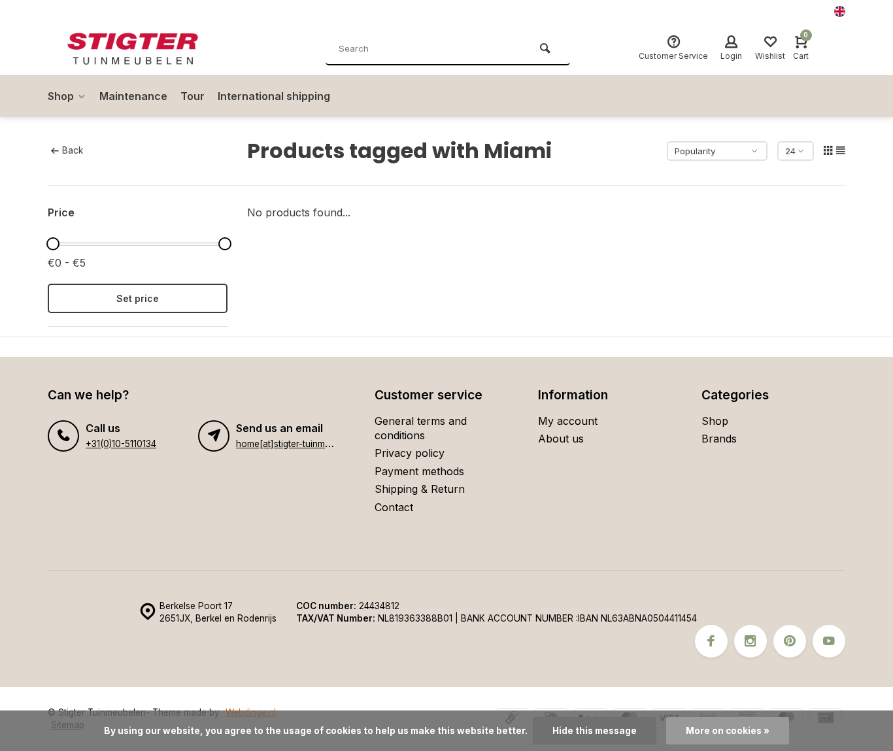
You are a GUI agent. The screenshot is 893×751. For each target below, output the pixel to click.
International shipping (274, 96)
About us (561, 438)
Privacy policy (410, 452)
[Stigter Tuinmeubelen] (145, 49)
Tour (192, 96)
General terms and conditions (421, 428)
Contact (394, 507)
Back (72, 150)
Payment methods (419, 471)
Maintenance (133, 96)
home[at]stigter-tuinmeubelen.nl (301, 444)
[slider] (52, 243)
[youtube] (829, 641)
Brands (719, 438)
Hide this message (594, 731)
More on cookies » (727, 731)
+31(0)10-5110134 (121, 444)
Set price (137, 298)
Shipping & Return (420, 488)
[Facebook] (711, 641)
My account (568, 420)
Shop (61, 96)
